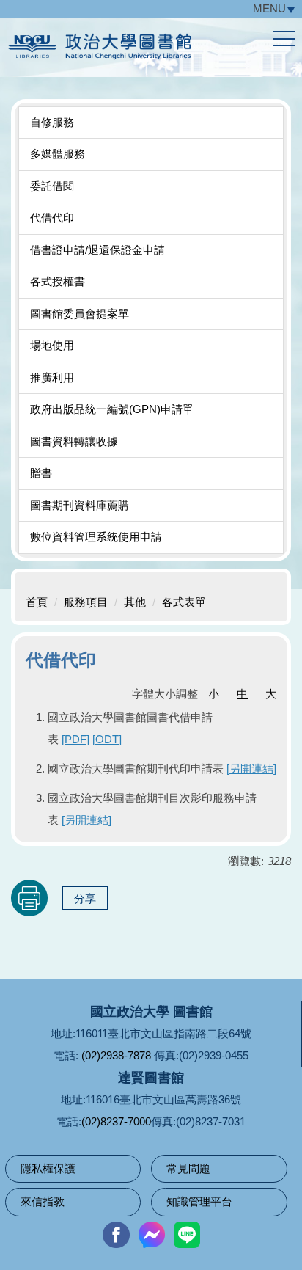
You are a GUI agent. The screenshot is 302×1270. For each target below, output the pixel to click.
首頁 (37, 602)
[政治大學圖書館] (148, 50)
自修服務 (52, 122)
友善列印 (29, 898)
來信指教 (43, 1201)
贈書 (41, 473)
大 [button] (270, 693)
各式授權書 (57, 281)
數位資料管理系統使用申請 (96, 536)
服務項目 (86, 602)
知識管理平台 (199, 1201)
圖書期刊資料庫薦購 (79, 505)
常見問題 (188, 1168)
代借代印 (52, 217)
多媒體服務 (57, 153)
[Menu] (283, 39)
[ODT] (107, 739)
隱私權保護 (48, 1168)
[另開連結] (251, 768)
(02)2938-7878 (116, 1055)
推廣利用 (52, 377)
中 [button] (242, 693)
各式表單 (184, 602)
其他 (135, 602)
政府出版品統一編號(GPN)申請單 (112, 409)
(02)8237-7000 (116, 1121)
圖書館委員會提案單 (79, 313)
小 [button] (213, 693)
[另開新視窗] (116, 1235)
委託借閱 (52, 186)
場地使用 (52, 345)
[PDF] (75, 739)
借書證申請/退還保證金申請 (97, 250)
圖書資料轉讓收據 (74, 441)
